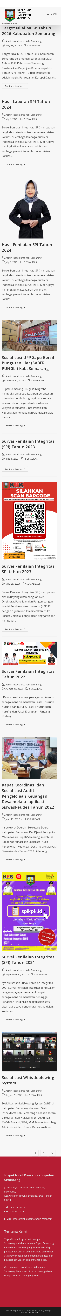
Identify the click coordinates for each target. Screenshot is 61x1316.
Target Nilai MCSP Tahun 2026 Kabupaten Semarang (28, 30)
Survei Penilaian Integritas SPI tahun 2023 (28, 568)
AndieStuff (34, 1312)
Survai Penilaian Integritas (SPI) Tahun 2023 (28, 443)
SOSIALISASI (33, 45)
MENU (7, 4)
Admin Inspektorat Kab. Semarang (23, 41)
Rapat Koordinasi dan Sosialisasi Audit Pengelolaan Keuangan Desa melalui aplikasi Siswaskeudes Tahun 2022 (28, 796)
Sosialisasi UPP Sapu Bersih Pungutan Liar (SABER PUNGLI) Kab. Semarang (29, 363)
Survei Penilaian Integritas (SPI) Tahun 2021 (28, 959)
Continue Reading (14, 86)
